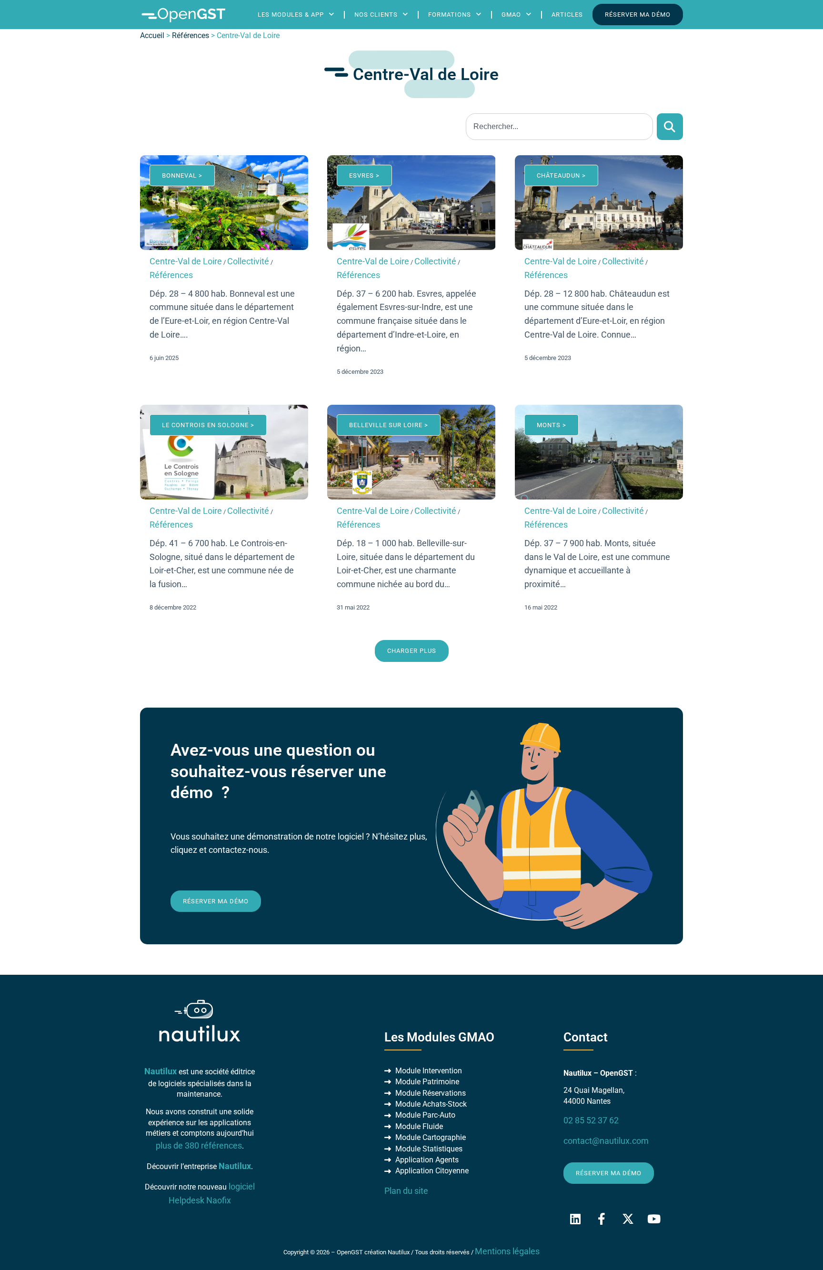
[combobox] (559, 126)
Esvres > (364, 175)
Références (190, 35)
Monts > (551, 425)
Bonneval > (182, 175)
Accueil (152, 35)
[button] (412, 650)
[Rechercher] (670, 126)
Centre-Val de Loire (186, 261)
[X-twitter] (628, 1218)
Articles (567, 14)
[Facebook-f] (601, 1218)
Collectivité (248, 261)
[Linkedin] (575, 1218)
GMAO (511, 14)
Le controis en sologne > (208, 425)
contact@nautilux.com (606, 1141)
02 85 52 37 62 (591, 1120)
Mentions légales (507, 1251)
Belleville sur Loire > (388, 425)
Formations (449, 14)
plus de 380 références (199, 1145)
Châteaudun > (561, 175)
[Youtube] (654, 1218)
